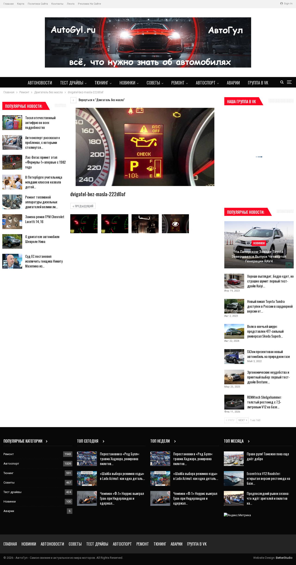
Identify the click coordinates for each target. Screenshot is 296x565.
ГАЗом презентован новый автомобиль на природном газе (268, 354)
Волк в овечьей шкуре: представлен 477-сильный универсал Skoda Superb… (265, 331)
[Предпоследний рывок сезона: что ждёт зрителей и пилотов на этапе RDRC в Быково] (234, 498)
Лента (70, 3)
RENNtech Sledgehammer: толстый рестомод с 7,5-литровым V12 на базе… (264, 401)
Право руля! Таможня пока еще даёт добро (268, 456)
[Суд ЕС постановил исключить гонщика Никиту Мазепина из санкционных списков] (12, 261)
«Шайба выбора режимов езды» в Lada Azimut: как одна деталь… (122, 476)
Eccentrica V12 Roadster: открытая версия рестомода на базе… (268, 478)
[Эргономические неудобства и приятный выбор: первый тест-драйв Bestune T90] (234, 377)
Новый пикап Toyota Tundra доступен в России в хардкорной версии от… (270, 306)
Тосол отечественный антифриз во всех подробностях (40, 122)
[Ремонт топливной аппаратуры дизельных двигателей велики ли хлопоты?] (12, 202)
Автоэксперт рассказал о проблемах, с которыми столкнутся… (42, 142)
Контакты (57, 3)
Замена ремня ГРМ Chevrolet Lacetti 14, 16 (44, 219)
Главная (8, 3)
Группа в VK (258, 83)
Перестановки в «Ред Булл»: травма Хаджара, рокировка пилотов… (119, 458)
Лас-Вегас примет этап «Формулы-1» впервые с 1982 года (45, 162)
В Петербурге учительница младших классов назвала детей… (43, 181)
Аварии (233, 83)
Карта (20, 3)
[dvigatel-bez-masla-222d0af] (83, 223)
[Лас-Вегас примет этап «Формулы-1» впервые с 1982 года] (12, 162)
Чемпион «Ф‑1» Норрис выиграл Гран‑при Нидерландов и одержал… (122, 498)
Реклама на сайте (89, 3)
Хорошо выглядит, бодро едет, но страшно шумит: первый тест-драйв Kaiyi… (270, 280)
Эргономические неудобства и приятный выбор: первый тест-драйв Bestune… (268, 376)
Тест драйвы (71, 83)
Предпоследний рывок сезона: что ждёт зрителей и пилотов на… (268, 498)
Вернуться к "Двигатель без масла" (101, 99)
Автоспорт (206, 83)
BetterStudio (284, 557)
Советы (153, 83)
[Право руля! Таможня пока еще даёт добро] (234, 458)
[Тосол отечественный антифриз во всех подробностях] (12, 122)
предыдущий (83, 206)
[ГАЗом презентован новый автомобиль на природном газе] (234, 356)
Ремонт (178, 83)
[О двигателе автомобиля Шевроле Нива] (12, 241)
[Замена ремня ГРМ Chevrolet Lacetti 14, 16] (12, 221)
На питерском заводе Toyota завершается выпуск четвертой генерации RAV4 (259, 256)
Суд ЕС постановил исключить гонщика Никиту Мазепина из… (44, 261)
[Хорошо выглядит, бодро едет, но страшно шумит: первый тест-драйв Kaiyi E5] (234, 281)
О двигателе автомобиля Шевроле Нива (42, 239)
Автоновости (40, 83)
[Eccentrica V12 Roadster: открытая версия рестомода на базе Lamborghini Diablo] (234, 478)
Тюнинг (101, 83)
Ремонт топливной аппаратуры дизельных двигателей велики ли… (41, 201)
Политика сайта (38, 3)
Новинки (127, 83)
